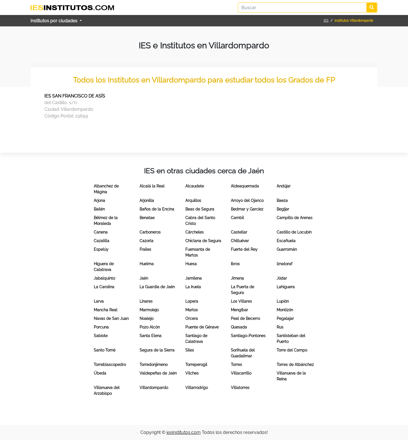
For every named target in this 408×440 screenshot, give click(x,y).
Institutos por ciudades (55, 20)
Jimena (237, 278)
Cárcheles (194, 232)
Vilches (192, 373)
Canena (101, 232)
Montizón (285, 310)
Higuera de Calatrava (104, 267)
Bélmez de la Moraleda (106, 220)
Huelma (147, 264)
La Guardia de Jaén (157, 287)
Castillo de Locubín (294, 232)
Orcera (191, 318)
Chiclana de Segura (203, 240)
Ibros (235, 264)
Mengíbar (239, 310)
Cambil (237, 217)
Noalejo (146, 318)
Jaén (144, 278)
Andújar (284, 186)
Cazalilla (101, 240)
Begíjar (283, 209)
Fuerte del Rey (244, 249)
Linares (146, 301)
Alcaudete (194, 186)
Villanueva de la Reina (291, 376)
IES (326, 20)
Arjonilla (147, 200)
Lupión (283, 301)
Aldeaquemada (245, 186)
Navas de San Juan (111, 318)
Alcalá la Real (152, 186)
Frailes (145, 249)
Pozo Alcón (150, 327)
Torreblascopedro (110, 364)
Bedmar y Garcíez (247, 209)
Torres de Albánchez (295, 364)
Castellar (239, 232)
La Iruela (193, 287)
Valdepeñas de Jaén (158, 373)
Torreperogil (196, 364)
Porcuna (101, 327)
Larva (99, 301)
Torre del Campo (292, 350)
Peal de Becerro (245, 318)
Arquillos (193, 200)
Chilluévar (240, 240)
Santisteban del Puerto (291, 338)
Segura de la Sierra (157, 350)
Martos (191, 310)
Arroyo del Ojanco (247, 200)
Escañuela (286, 240)
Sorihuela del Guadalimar (243, 353)
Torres (236, 364)
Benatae (147, 217)
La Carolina (104, 287)
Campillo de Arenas (295, 217)
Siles (189, 350)
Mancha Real (105, 310)
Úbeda (100, 373)
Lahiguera (286, 287)
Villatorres (240, 387)
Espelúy (101, 249)
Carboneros (150, 232)
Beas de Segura (199, 209)
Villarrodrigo (196, 387)
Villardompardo (154, 387)
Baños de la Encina (157, 209)
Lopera (191, 301)
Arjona (99, 200)
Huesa (191, 264)
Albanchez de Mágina (106, 189)
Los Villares (241, 301)
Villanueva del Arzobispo (107, 390)
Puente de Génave (202, 327)
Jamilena (193, 278)
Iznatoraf (285, 264)
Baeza (282, 200)
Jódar (282, 278)
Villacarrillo (241, 373)
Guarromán (287, 249)
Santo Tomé (104, 350)
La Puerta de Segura (242, 290)
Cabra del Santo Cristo (200, 220)
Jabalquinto (104, 278)
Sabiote (101, 335)
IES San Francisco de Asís (74, 96)
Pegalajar (285, 318)
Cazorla (146, 240)
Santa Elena (151, 335)
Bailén (99, 209)
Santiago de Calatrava (196, 338)
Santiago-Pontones (248, 335)
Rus (280, 327)
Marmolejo (149, 310)
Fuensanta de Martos (197, 252)
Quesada (239, 327)
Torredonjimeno (154, 364)
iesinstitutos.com (184, 432)
